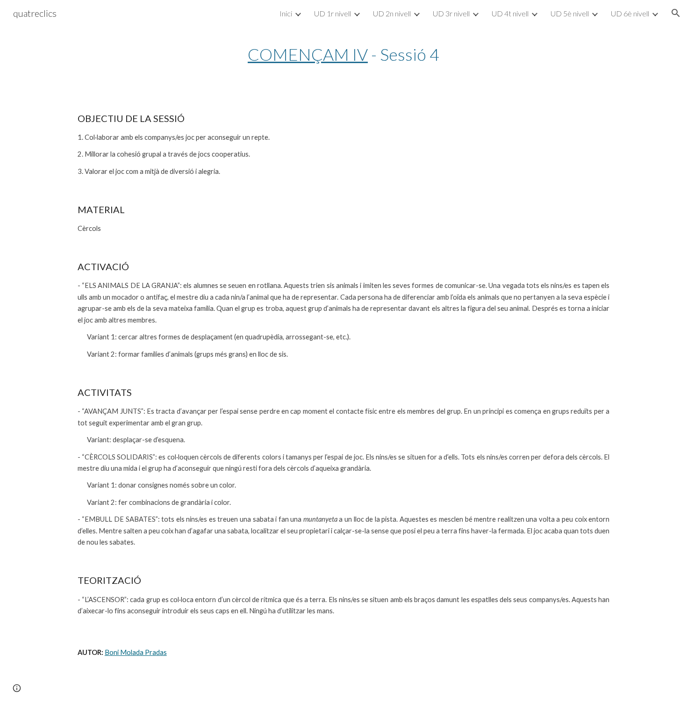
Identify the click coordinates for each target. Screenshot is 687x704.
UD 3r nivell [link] (451, 13)
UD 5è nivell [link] (570, 13)
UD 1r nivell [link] (332, 13)
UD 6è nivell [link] (630, 13)
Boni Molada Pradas (136, 652)
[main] (343, 54)
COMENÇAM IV (308, 54)
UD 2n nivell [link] (392, 13)
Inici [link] (285, 13)
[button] (676, 13)
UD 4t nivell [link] (510, 13)
